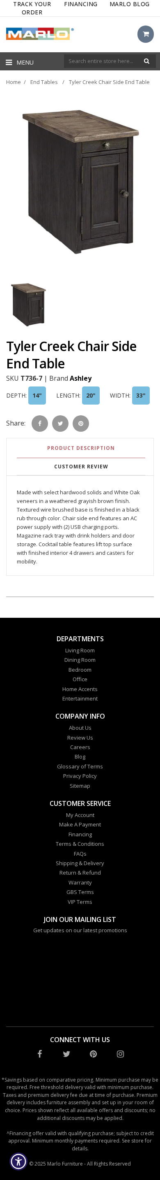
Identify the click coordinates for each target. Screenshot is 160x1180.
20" (91, 395)
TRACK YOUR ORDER (32, 8)
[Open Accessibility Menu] (18, 1161)
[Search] (146, 61)
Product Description (81, 448)
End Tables (44, 82)
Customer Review (81, 466)
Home (13, 82)
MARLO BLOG (130, 4)
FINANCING (81, 4)
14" (37, 395)
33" (141, 395)
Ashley (80, 378)
